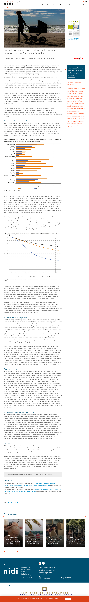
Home (38, 5)
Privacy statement (66, 577)
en (87, 1)
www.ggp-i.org (78, 126)
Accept (68, 599)
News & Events (46, 5)
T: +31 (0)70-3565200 (26, 577)
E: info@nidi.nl (25, 579)
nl (85, 1)
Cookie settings (65, 579)
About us (78, 5)
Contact (85, 5)
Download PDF (71, 77)
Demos (71, 5)
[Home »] (11, 4)
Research (55, 5)
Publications (64, 5)
